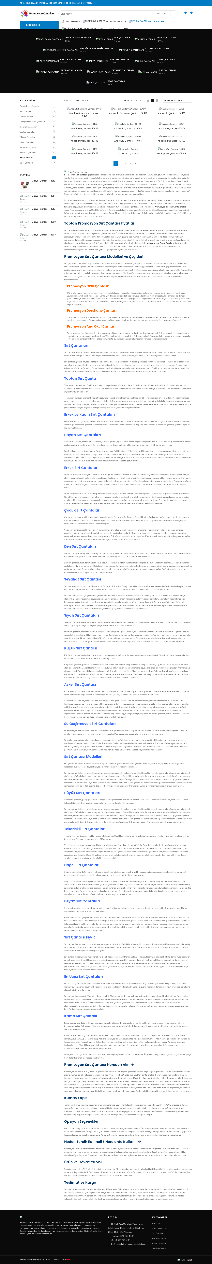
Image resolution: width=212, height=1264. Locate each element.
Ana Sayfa (68, 100)
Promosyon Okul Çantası (87, 286)
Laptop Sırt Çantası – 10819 (171, 153)
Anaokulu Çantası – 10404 (171, 128)
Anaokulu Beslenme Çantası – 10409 (84, 114)
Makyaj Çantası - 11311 (43, 196)
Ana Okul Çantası (101, 326)
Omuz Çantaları (27, 142)
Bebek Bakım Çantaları (30, 106)
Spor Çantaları (26, 162)
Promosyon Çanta (28, 147)
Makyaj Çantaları (27, 137)
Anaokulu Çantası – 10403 (128, 128)
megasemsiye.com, (28, 1225)
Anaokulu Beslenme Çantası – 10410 (128, 113)
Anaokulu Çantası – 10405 (84, 141)
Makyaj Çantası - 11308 (44, 234)
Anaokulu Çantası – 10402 (84, 128)
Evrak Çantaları (26, 116)
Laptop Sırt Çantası (128, 153)
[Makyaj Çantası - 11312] (24, 184)
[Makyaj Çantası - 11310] (24, 212)
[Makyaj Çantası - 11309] (24, 225)
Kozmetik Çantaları (28, 127)
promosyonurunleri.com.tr (58, 1228)
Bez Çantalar (25, 111)
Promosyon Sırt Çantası (85, 1064)
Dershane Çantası (102, 310)
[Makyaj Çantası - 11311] (24, 199)
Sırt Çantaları (26, 157)
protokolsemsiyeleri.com (48, 1225)
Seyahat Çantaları (28, 152)
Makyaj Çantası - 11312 (43, 180)
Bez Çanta (157, 1223)
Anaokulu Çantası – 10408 (84, 153)
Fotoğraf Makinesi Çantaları (32, 121)
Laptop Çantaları (27, 132)
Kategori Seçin (158, 14)
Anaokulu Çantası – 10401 (171, 113)
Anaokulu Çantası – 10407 (171, 141)
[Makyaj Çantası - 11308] (24, 237)
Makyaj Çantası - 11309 (44, 222)
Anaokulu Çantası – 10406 (128, 141)
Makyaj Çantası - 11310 (43, 209)
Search (174, 13)
